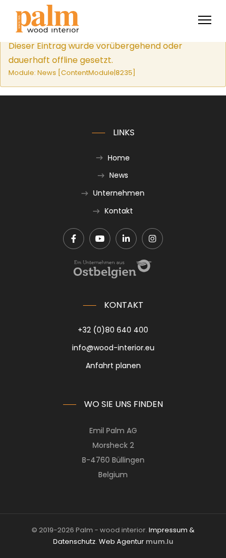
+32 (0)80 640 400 (113, 330)
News (118, 175)
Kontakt (119, 211)
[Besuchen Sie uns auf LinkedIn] (126, 238)
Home (119, 158)
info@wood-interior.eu (113, 347)
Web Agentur (121, 541)
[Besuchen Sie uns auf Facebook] (73, 238)
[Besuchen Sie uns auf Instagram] (152, 238)
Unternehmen (119, 193)
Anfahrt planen (113, 365)
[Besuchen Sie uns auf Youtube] (99, 238)
